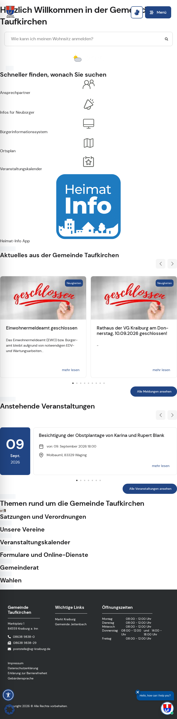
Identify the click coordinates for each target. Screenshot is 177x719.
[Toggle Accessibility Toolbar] (8, 695)
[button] (160, 263)
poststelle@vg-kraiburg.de (31, 649)
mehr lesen (70, 370)
